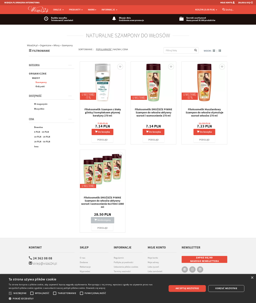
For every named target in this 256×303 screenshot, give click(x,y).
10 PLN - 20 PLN (42, 136)
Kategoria (34, 65)
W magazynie (41, 103)
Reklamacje (85, 266)
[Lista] (220, 50)
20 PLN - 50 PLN (42, 141)
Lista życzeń (153, 266)
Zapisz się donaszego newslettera (204, 259)
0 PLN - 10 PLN (41, 131)
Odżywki (40, 86)
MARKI (91, 9)
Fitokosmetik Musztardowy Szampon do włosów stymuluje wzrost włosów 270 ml (204, 112)
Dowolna (38, 127)
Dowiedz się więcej (95, 288)
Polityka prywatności (123, 262)
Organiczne (38, 73)
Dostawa (84, 262)
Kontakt (35, 247)
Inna (36, 146)
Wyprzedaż (85, 271)
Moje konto (153, 257)
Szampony (41, 82)
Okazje (57, 9)
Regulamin (119, 257)
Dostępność (35, 96)
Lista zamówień (155, 271)
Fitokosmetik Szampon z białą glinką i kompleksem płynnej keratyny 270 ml (102, 112)
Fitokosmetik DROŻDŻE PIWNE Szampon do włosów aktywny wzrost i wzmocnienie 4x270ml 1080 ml (102, 202)
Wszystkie (39, 108)
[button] (86, 298)
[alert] (128, 288)
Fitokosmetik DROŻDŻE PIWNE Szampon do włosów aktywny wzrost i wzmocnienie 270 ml (153, 112)
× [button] (252, 277)
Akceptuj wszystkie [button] (187, 288)
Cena (31, 119)
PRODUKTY (75, 9)
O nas (82, 257)
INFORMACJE (109, 9)
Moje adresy (153, 262)
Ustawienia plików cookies (126, 266)
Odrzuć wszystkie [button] (226, 288)
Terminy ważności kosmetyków (122, 273)
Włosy (36, 78)
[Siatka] (214, 50)
